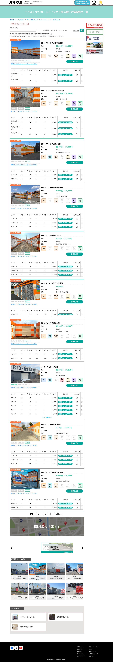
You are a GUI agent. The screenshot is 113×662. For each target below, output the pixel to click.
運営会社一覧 (34, 20)
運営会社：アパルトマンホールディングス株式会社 (24, 64)
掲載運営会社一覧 (93, 654)
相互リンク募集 (93, 651)
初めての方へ (80, 654)
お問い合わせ (80, 646)
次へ (60, 514)
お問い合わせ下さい (65, 75)
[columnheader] (15, 70)
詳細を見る (74, 61)
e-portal (55, 659)
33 (56, 514)
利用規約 (79, 651)
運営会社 (91, 656)
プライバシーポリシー (94, 646)
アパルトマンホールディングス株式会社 (49, 20)
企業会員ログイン (81, 656)
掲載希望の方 (80, 649)
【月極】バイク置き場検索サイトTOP (19, 20)
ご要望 (90, 649)
